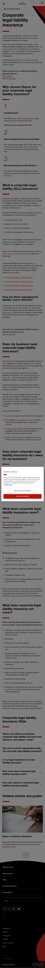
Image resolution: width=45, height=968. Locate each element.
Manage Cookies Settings (22, 490)
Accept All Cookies (22, 496)
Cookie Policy (8, 484)
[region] (22, 484)
